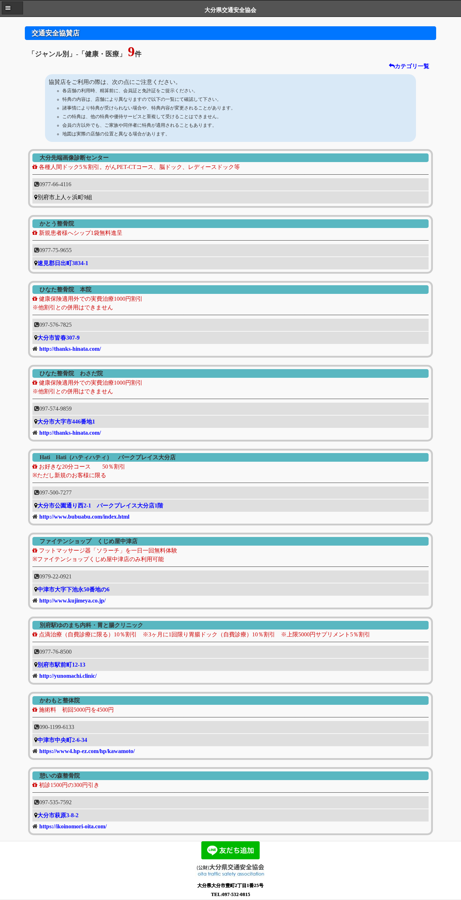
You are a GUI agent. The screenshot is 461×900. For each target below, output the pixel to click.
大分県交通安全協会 (230, 10)
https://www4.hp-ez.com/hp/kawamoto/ (87, 751)
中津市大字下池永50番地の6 (73, 589)
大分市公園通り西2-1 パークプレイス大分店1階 (100, 505)
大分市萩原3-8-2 (58, 815)
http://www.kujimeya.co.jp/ (72, 600)
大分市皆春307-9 (58, 338)
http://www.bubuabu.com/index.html (84, 517)
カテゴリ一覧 (412, 66)
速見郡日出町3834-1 (62, 263)
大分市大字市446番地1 (66, 421)
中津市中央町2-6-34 (62, 740)
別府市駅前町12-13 (61, 665)
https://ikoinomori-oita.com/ (73, 826)
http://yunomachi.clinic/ (68, 676)
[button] (12, 7)
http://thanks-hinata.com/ (70, 349)
